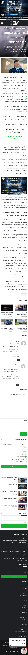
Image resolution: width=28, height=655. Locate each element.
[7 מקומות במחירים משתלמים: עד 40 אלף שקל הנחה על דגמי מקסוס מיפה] (21, 322)
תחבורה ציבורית (22, 636)
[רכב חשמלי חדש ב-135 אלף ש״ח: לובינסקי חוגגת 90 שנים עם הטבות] (7, 322)
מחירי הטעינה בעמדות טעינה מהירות (9, 505)
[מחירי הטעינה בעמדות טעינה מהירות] (22, 507)
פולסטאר (24, 624)
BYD (25, 586)
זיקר (25, 598)
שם (26, 413)
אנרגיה (24, 588)
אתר (26, 427)
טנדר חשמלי (23, 603)
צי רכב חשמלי (23, 629)
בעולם (24, 593)
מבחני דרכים (23, 612)
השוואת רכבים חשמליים (6, 645)
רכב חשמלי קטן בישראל (12, 484)
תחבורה (24, 634)
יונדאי (25, 610)
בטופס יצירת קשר (23, 553)
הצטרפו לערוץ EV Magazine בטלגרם (14, 137)
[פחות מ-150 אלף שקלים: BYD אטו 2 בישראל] (22, 480)
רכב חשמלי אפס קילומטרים (18, 459)
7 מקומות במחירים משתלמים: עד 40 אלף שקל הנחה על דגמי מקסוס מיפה (21, 328)
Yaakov (17, 365)
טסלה (24, 605)
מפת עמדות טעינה (14, 647)
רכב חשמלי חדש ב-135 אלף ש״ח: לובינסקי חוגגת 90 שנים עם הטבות (7, 328)
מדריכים (24, 615)
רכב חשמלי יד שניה (20, 461)
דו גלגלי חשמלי (23, 595)
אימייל (25, 420)
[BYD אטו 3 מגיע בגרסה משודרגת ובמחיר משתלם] (21, 308)
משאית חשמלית (22, 617)
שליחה (14, 466)
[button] (24, 651)
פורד (23, 295)
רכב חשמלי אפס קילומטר (20, 631)
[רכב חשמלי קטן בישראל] (22, 486)
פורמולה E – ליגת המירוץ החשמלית (18, 627)
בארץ (25, 591)
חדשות (24, 600)
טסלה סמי (24, 607)
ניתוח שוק (24, 619)
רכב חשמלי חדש (21, 457)
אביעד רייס (24, 54)
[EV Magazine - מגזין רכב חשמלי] (14, 23)
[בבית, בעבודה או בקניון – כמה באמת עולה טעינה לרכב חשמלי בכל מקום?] (22, 493)
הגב (18, 359)
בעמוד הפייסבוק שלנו (15, 553)
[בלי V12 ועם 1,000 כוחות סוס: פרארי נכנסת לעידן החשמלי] (7, 308)
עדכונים (24, 622)
